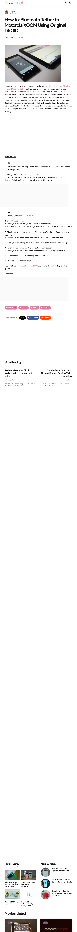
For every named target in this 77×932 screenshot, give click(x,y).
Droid (24, 308)
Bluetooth (11, 308)
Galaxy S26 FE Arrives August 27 (11, 903)
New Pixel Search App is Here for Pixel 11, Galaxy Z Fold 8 (28, 904)
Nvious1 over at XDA (28, 266)
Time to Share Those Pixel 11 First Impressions (28, 884)
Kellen (13, 11)
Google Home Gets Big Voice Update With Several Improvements (62, 893)
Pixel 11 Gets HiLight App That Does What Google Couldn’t (11, 884)
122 (10, 37)
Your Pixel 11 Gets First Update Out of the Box (60, 870)
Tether (35, 308)
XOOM (46, 308)
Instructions (36, 174)
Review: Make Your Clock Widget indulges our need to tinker (19, 373)
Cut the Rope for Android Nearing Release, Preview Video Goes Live (56, 373)
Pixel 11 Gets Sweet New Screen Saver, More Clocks (62, 881)
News (10, 922)
